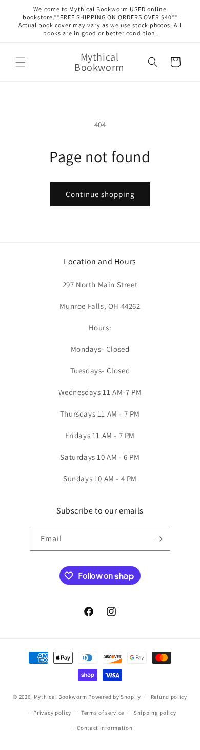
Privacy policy (52, 712)
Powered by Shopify (114, 696)
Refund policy (169, 696)
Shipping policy (155, 712)
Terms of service (102, 712)
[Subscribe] (158, 539)
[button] (20, 62)
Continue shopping (100, 194)
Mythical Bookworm (60, 696)
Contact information (104, 728)
